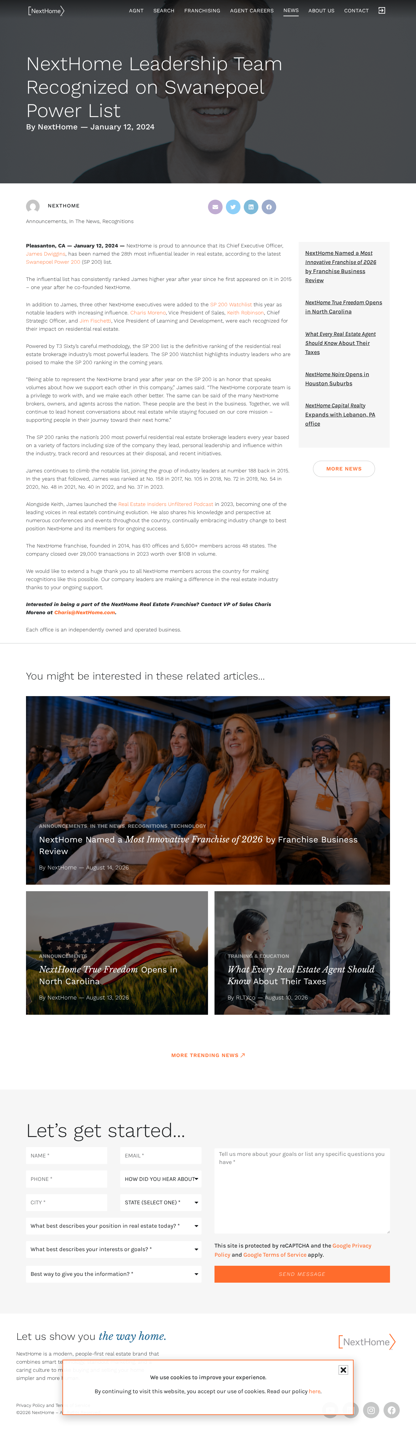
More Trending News (205, 1055)
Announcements (46, 221)
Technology (188, 826)
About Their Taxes (340, 343)
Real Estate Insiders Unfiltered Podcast (165, 504)
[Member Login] (382, 11)
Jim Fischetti (95, 321)
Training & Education (258, 956)
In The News (84, 221)
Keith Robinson (245, 313)
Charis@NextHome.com (84, 612)
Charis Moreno (148, 313)
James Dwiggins (45, 254)
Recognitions (118, 221)
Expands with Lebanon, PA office (340, 414)
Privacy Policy (30, 1405)
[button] (215, 207)
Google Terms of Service (274, 1254)
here (314, 1391)
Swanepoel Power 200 (53, 262)
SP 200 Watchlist (231, 304)
